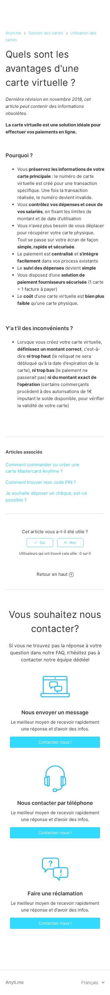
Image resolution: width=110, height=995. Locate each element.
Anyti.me (13, 33)
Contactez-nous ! (55, 742)
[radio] (40, 542)
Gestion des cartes (45, 33)
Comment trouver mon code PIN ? (41, 482)
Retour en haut (52, 574)
